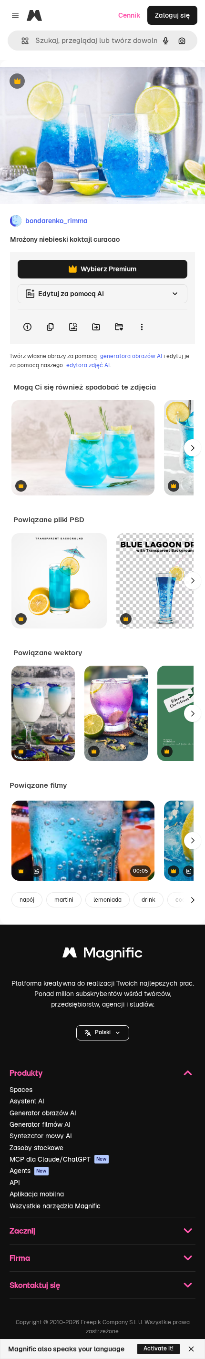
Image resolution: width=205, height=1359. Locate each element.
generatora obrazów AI (131, 356)
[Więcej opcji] (141, 326)
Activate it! (159, 1348)
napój (27, 900)
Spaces (21, 1089)
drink (148, 900)
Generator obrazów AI (43, 1113)
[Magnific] (102, 954)
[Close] (191, 1349)
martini (63, 900)
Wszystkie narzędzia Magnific (55, 1206)
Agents (28, 1170)
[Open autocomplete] (21, 40)
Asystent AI (27, 1101)
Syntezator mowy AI (41, 1136)
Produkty (26, 1073)
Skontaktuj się (35, 1285)
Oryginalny (66, 81)
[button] (102, 1032)
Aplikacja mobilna (37, 1194)
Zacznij (22, 1230)
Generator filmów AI (40, 1124)
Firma (20, 1258)
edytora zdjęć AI (88, 365)
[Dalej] (192, 447)
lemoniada (107, 900)
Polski (103, 1032)
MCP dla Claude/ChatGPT (58, 1159)
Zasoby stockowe (36, 1147)
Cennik (129, 15)
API (15, 1182)
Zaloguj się (172, 15)
